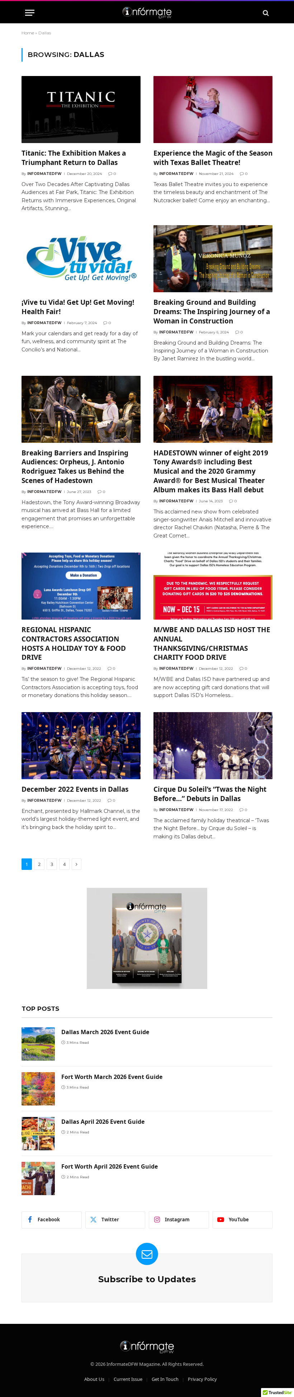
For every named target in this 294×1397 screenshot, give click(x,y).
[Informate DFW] (147, 12)
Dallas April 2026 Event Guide (102, 1122)
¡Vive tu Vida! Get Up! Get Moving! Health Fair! (78, 307)
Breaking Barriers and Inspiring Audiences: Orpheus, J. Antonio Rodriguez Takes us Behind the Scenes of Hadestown (75, 467)
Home (28, 32)
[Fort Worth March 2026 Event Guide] (38, 1088)
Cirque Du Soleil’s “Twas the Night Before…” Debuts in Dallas (209, 794)
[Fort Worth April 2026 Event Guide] (38, 1178)
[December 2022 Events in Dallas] (81, 745)
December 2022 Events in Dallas (75, 789)
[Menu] (29, 13)
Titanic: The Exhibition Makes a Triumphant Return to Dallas (74, 158)
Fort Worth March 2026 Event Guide (111, 1077)
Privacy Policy (202, 1379)
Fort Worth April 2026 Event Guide (109, 1166)
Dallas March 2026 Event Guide (105, 1032)
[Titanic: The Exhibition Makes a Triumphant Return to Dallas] (81, 109)
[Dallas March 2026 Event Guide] (38, 1044)
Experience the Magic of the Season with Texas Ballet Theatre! (212, 158)
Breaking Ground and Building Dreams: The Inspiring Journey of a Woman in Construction (211, 312)
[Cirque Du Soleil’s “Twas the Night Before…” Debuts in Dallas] (212, 745)
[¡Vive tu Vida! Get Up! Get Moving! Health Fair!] (81, 258)
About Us (94, 1379)
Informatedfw (44, 173)
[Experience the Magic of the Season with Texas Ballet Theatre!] (212, 109)
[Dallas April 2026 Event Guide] (38, 1133)
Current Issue (128, 1379)
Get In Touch (165, 1379)
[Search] (265, 13)
